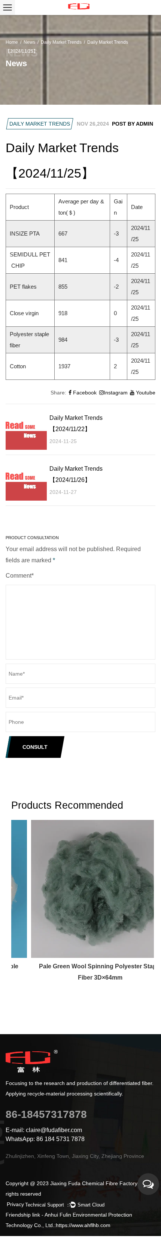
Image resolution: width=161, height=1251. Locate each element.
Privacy (15, 1204)
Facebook (84, 393)
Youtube (144, 393)
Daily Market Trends (61, 42)
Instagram (116, 393)
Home (12, 42)
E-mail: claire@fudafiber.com (44, 1130)
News (29, 42)
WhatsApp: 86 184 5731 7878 (45, 1139)
